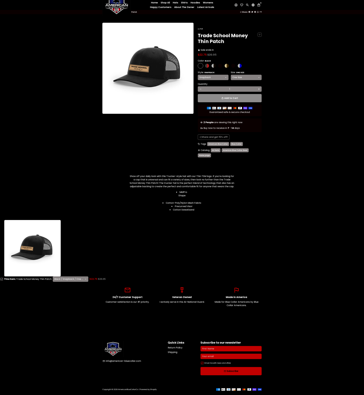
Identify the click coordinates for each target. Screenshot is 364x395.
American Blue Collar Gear (235, 150)
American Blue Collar (218, 144)
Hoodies (195, 2)
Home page (204, 155)
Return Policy (175, 347)
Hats (175, 2)
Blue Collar (236, 144)
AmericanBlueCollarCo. (128, 389)
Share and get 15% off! (213, 137)
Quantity (202, 84)
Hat (200, 29)
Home (154, 2)
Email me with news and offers (217, 363)
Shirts (184, 2)
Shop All (165, 2)
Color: (204, 60)
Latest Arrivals (205, 7)
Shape (182, 195)
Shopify (153, 389)
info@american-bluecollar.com (122, 361)
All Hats (215, 150)
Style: (206, 72)
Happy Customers (160, 7)
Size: (237, 72)
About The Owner (184, 7)
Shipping (172, 352)
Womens (208, 2)
